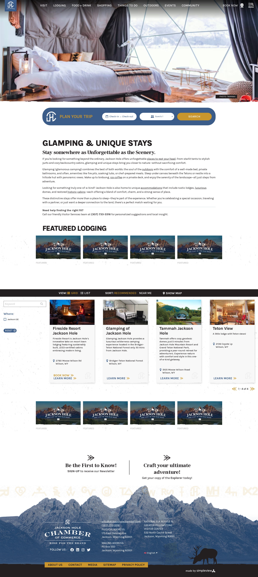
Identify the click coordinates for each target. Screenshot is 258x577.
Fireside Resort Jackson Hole (67, 331)
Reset (8, 330)
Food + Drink (81, 5)
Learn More (62, 378)
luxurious (200, 187)
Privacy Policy (133, 565)
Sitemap (109, 565)
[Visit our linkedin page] (77, 550)
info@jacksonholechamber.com (121, 521)
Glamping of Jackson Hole (118, 331)
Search (194, 116)
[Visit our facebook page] (72, 550)
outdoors (147, 169)
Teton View (223, 328)
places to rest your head (161, 158)
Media (92, 565)
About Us (55, 565)
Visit (43, 5)
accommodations (151, 187)
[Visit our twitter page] (88, 550)
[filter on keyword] (41, 304)
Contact (75, 565)
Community (190, 5)
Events (170, 5)
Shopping (104, 5)
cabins (81, 192)
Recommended (125, 293)
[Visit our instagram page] (83, 550)
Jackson (13, 319)
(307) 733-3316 (111, 525)
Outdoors (151, 5)
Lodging (59, 5)
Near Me (145, 293)
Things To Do (128, 5)
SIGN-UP (73, 471)
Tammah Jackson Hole (176, 331)
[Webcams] (242, 5)
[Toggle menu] (251, 5)
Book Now (230, 5)
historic (72, 192)
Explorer (177, 478)
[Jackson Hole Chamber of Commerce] (68, 532)
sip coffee (116, 177)
